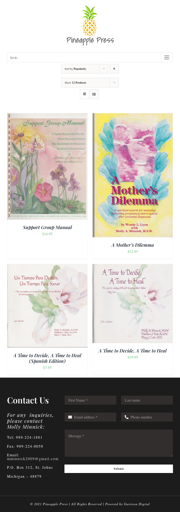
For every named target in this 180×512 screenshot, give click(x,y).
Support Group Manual (47, 227)
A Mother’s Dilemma (133, 245)
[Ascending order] (114, 69)
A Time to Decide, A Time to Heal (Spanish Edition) (47, 358)
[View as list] (93, 94)
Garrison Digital (137, 504)
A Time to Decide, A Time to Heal (133, 350)
